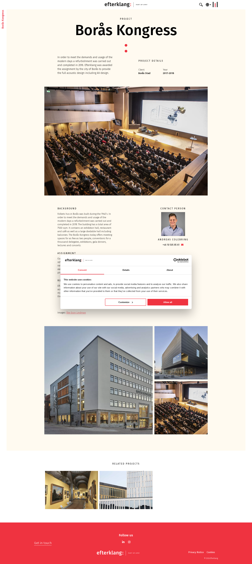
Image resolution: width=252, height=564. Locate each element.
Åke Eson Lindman (76, 312)
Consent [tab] (82, 270)
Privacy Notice (196, 552)
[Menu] (215, 4)
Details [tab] (126, 270)
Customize (123, 302)
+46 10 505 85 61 (171, 244)
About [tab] (170, 270)
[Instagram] (129, 542)
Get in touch (43, 543)
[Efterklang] (126, 4)
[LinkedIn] (123, 542)
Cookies (211, 552)
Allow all (167, 302)
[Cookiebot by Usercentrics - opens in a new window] (175, 260)
